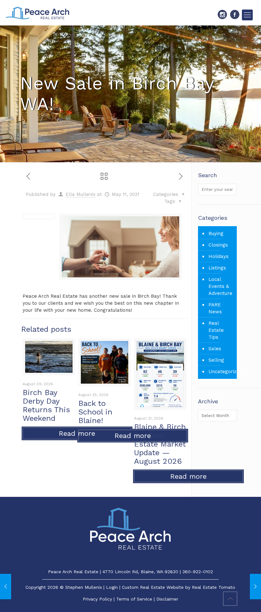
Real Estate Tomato (213, 587)
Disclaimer (167, 599)
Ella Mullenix (80, 194)
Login (112, 587)
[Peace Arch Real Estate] (37, 12)
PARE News (215, 308)
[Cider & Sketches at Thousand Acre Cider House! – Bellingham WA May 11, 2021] (5, 586)
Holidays (218, 256)
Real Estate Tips (216, 330)
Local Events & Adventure (220, 286)
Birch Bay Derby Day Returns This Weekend (46, 405)
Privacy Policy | (99, 599)
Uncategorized (221, 371)
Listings (217, 268)
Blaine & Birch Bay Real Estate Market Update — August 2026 (160, 444)
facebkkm (234, 14)
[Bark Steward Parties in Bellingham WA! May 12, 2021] (255, 586)
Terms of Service (134, 599)
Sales (214, 348)
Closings (218, 245)
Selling (216, 360)
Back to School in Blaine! (95, 412)
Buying (215, 233)
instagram (222, 14)
